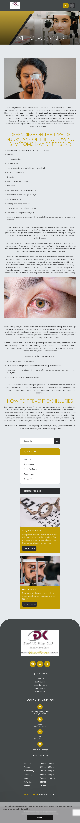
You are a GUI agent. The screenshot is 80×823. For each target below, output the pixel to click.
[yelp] (47, 664)
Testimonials (29, 474)
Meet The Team (30, 469)
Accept (40, 817)
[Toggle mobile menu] (7, 5)
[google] (40, 664)
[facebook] (33, 664)
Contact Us (28, 479)
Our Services (29, 464)
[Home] (22, 5)
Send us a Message (40, 750)
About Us (27, 459)
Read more (28, 548)
